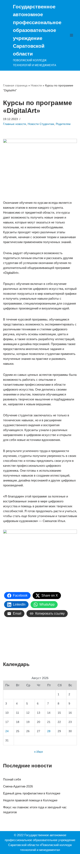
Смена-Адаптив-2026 (18, 786)
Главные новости (14, 124)
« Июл (38, 751)
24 (7, 731)
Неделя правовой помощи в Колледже (30, 800)
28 (48, 731)
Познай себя (12, 779)
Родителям (63, 124)
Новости (36, 85)
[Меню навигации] (72, 35)
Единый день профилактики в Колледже (31, 793)
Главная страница (15, 85)
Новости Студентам (41, 124)
